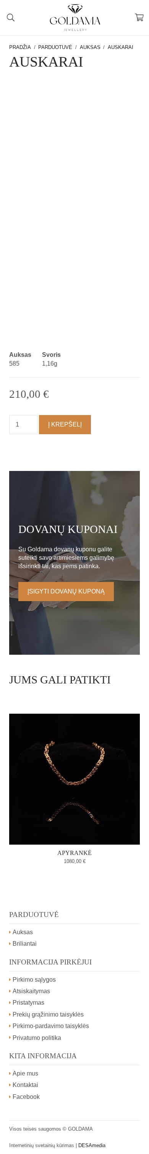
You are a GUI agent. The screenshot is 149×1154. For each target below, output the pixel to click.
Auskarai (120, 47)
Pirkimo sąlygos (34, 979)
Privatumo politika (37, 1038)
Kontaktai (25, 1085)
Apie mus (25, 1073)
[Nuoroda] (75, 17)
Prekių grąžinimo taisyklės (48, 1014)
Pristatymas (28, 1002)
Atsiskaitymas (31, 991)
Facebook (26, 1097)
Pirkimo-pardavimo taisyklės (51, 1026)
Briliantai (25, 943)
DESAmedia (91, 1145)
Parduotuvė (55, 47)
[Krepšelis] (139, 17)
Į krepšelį (65, 424)
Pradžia (20, 47)
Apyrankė (74, 853)
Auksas (90, 47)
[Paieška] (10, 17)
